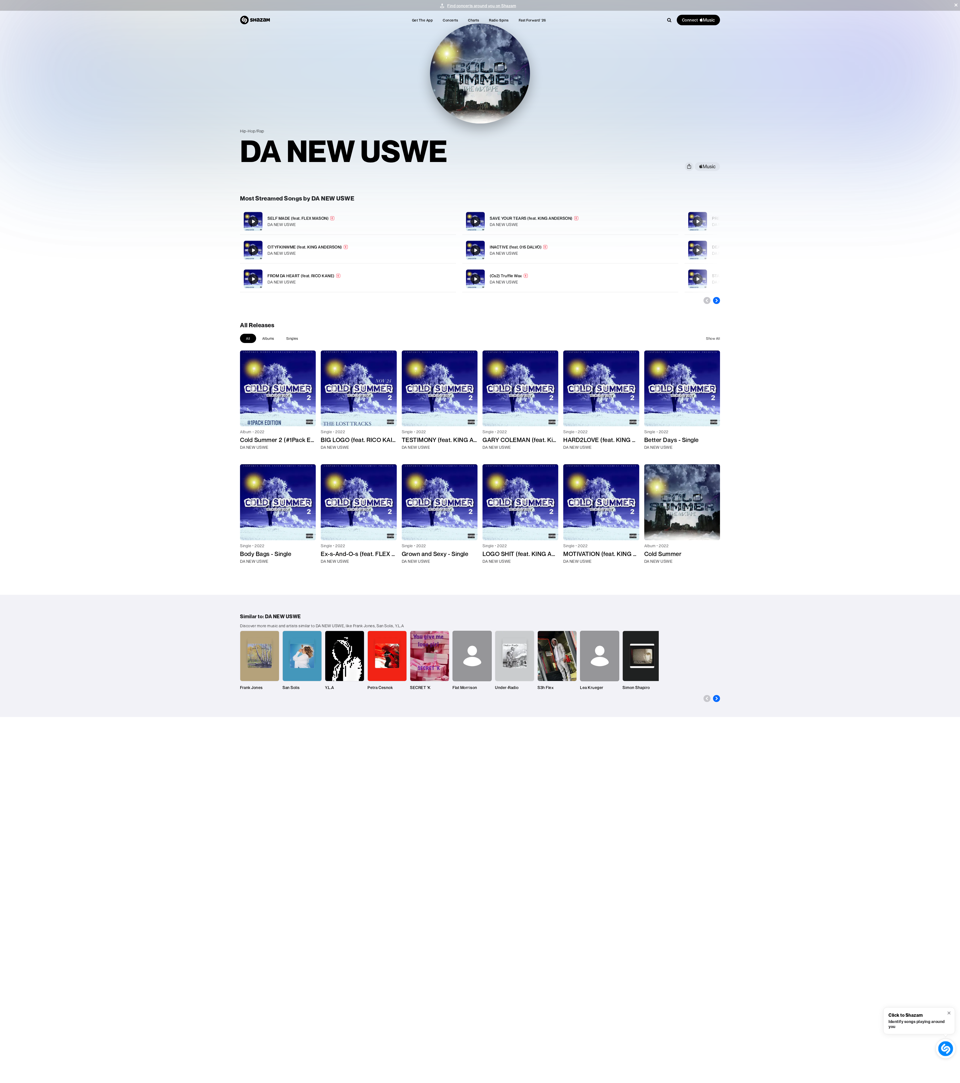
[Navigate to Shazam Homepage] (255, 20)
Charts (473, 20)
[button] (956, 5)
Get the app (422, 20)
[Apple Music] (249, 456)
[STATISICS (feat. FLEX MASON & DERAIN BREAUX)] (698, 279)
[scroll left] (707, 300)
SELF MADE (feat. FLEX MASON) (298, 218)
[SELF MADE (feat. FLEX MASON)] (348, 221)
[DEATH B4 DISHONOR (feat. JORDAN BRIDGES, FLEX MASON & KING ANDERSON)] (698, 250)
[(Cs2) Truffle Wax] (570, 279)
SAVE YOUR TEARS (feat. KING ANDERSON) (531, 218)
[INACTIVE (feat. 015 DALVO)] (570, 250)
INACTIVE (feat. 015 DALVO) (516, 247)
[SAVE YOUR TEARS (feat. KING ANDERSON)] (570, 221)
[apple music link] (707, 166)
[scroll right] (716, 300)
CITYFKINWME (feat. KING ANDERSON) (305, 247)
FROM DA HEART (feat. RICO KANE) (301, 275)
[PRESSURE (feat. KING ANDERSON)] (698, 221)
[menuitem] (422, 20)
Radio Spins (499, 20)
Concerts (450, 20)
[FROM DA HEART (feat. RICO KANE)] (348, 279)
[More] (424, 221)
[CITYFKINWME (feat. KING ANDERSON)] (348, 250)
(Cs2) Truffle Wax (506, 275)
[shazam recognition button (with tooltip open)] (946, 1049)
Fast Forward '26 (532, 20)
